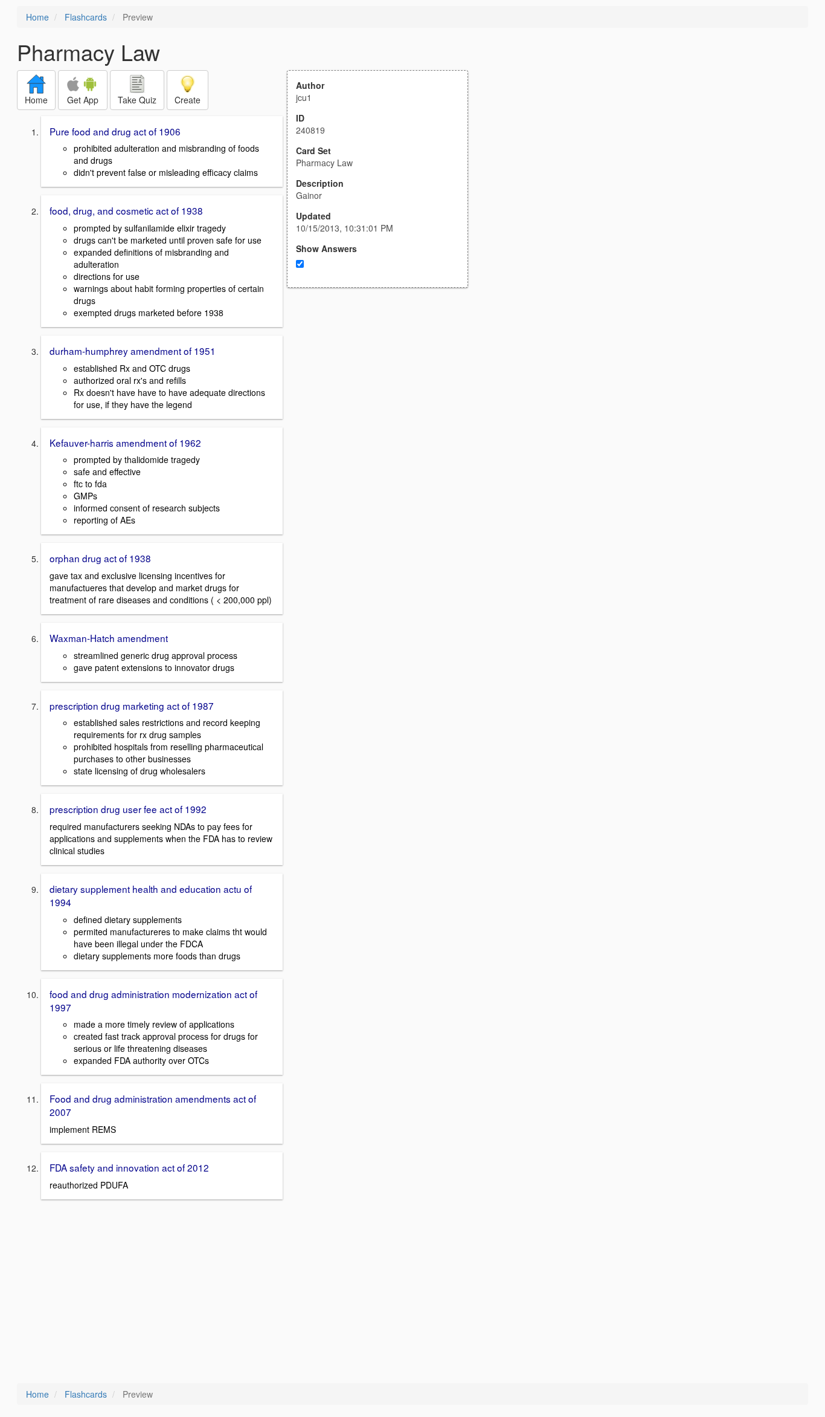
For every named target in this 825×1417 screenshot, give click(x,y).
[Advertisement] (384, 406)
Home (37, 17)
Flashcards (86, 17)
